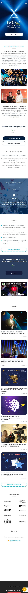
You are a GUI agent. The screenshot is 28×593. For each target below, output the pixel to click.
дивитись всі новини (14, 484)
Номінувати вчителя (14, 143)
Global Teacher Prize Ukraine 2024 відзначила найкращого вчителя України (12, 361)
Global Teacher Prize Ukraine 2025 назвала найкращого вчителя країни (13, 332)
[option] (14, 196)
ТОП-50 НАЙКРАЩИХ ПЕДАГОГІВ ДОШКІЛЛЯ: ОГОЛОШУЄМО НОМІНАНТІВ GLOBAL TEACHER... (14, 390)
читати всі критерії (14, 249)
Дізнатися (14, 273)
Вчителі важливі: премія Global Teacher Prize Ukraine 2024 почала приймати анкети (12, 474)
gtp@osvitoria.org (15, 540)
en (24, 589)
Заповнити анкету (14, 138)
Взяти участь (14, 34)
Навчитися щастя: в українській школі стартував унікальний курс (13, 445)
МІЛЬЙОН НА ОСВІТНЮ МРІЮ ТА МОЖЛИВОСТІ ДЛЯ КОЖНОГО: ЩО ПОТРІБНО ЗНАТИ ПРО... (14, 418)
